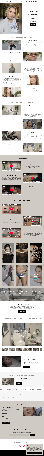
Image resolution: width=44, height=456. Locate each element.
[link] (7, 389)
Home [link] (7, 1)
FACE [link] (10, 1)
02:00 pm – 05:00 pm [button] (9, 418)
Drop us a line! (6, 422)
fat (12, 178)
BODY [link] (14, 1)
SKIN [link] (17, 1)
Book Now (33, 24)
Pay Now (19, 383)
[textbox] (19, 435)
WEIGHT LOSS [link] (35, 1)
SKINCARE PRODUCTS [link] (27, 1)
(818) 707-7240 (4, 410)
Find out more (22, 311)
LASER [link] (21, 1)
